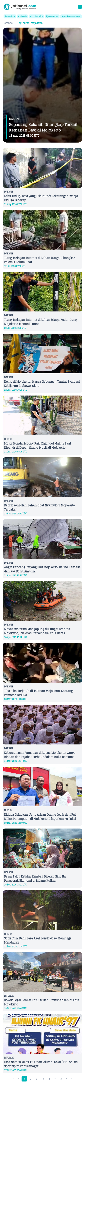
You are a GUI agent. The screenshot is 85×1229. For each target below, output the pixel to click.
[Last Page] (71, 1079)
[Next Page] (66, 1079)
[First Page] (13, 1079)
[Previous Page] (18, 1079)
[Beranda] (20, 7)
